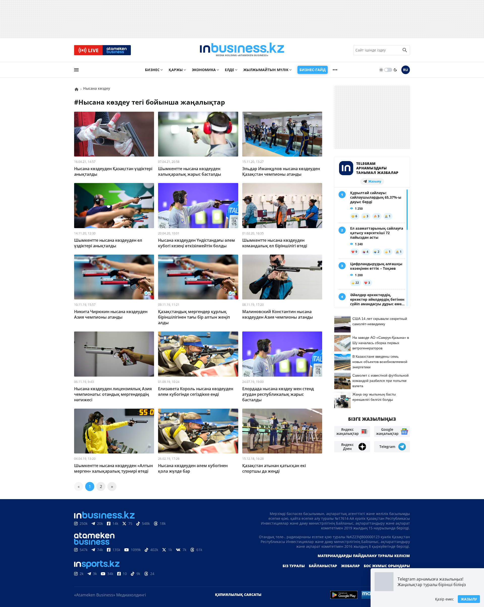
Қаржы (176, 69)
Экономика (204, 69)
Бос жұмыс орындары (387, 565)
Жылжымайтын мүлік (265, 69)
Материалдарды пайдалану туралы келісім (364, 555)
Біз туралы (294, 565)
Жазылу (469, 599)
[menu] (76, 70)
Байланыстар (323, 565)
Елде (229, 69)
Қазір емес (444, 599)
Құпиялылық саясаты (238, 594)
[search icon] (405, 50)
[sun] (381, 70)
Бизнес (152, 69)
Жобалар (350, 565)
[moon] (395, 70)
